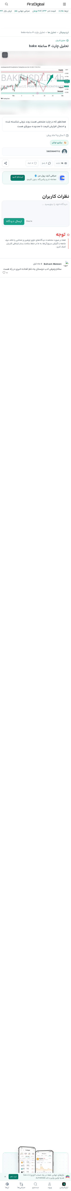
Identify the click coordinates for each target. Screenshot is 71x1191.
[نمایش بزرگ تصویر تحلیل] (5, 55)
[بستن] (5, 1176)
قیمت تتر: (51, 11)
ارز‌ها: (65, 11)
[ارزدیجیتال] (35, 4)
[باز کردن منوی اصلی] (64, 4)
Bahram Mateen (53, 264)
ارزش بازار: (7, 11)
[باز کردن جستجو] (6, 4)
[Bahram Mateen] (65, 264)
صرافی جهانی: (23, 11)
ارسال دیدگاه (14, 221)
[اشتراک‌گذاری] (5, 163)
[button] (35, 83)
